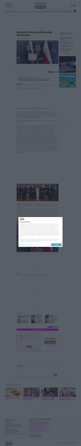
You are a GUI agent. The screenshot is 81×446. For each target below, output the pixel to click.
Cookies (26, 241)
